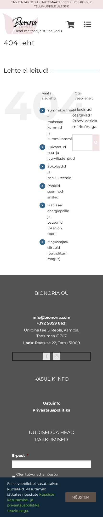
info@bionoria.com (51, 317)
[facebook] (46, 356)
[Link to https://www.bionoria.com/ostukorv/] (70, 24)
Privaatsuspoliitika (51, 410)
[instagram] (56, 356)
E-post (20, 455)
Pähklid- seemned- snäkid (55, 191)
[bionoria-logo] (20, 15)
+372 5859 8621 (52, 323)
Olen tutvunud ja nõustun (37, 477)
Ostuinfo (51, 403)
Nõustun (80, 497)
